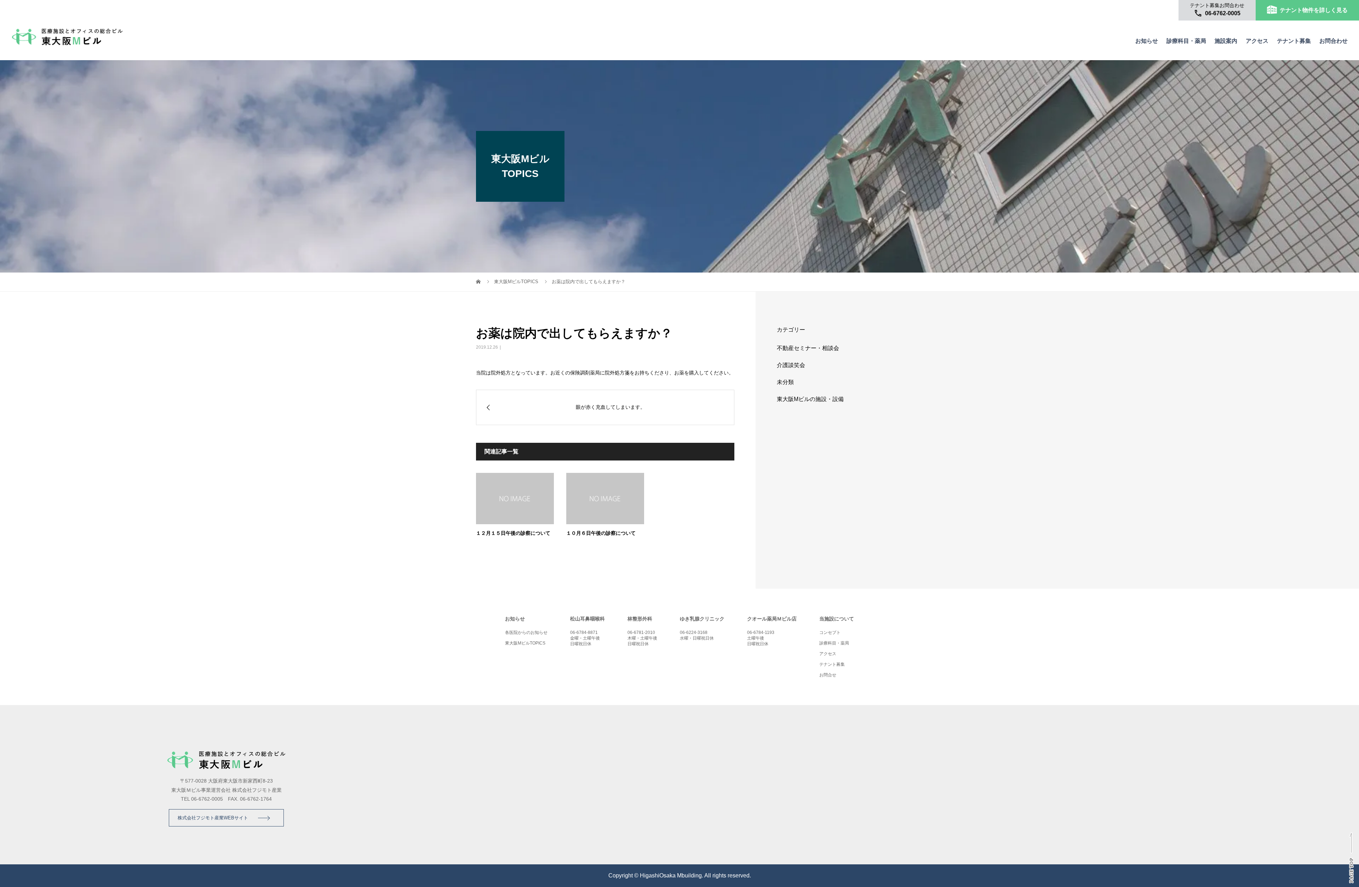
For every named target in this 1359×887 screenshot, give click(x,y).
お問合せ (827, 675)
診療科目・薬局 (1186, 41)
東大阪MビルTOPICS (516, 281)
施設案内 (1226, 41)
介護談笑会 (791, 365)
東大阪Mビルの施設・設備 (810, 399)
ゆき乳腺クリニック (702, 619)
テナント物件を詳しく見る (1314, 10)
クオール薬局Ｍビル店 (772, 619)
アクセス (1257, 41)
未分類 (785, 382)
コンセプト (830, 632)
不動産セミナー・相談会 (808, 348)
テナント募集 (1294, 41)
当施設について (836, 619)
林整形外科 (639, 619)
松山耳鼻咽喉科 (587, 619)
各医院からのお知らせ (526, 632)
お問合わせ (1333, 41)
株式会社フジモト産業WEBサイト (213, 817)
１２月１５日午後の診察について (513, 533)
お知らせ (1146, 41)
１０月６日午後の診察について (601, 533)
